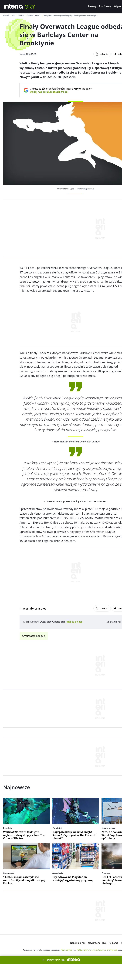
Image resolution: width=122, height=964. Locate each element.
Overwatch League (33, 636)
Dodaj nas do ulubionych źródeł (61, 91)
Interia (6, 15)
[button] (92, 6)
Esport (21, 15)
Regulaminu (66, 949)
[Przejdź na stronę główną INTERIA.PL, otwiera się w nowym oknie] (13, 6)
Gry (13, 15)
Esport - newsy (34, 15)
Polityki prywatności (86, 949)
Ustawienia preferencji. (106, 950)
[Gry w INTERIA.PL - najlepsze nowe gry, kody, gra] (30, 6)
